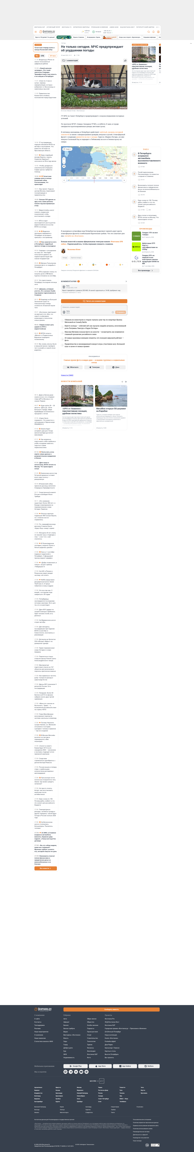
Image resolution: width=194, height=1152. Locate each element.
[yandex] (86, 1072)
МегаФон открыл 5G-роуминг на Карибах (111, 409)
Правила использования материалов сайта (145, 1125)
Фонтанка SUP (39, 27)
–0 (125, 296)
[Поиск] (148, 32)
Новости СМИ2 (67, 375)
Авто (65, 1019)
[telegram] (71, 1072)
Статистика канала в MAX (43, 1041)
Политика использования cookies (142, 1128)
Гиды (65, 1041)
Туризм (89, 1045)
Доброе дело (68, 1048)
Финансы (90, 1048)
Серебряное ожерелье (81, 27)
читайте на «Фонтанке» (74, 236)
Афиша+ (66, 1022)
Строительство (92, 1038)
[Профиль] (158, 32)
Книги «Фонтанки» (111, 1038)
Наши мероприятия (41, 1032)
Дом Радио (109, 1045)
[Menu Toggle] (35, 32)
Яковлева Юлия (73, 249)
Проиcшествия (92, 1032)
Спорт (89, 1035)
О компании (38, 1035)
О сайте (37, 1019)
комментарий (71, 61)
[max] (65, 1072)
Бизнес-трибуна (69, 1028)
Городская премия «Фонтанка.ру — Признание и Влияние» (126, 1028)
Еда (64, 1051)
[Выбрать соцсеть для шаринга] (125, 61)
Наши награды (137, 1140)
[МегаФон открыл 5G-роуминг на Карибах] (111, 396)
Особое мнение (92, 1025)
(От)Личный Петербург (113, 1032)
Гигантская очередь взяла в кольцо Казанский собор (44, 49)
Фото (89, 1057)
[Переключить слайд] (159, 54)
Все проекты (109, 1057)
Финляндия (91, 1051)
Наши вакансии (40, 1038)
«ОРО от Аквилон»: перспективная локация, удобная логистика (74, 411)
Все (37, 56)
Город (65, 1045)
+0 (119, 296)
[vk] (76, 1072)
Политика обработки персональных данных (145, 1122)
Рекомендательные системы (141, 1131)
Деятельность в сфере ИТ (140, 1134)
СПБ (42, 56)
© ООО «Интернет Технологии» (84, 1144)
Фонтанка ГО (66, 27)
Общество (90, 1022)
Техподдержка (39, 1025)
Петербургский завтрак (145, 27)
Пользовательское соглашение (142, 1119)
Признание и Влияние (99, 27)
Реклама (37, 1028)
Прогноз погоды (76, 257)
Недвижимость (68, 1057)
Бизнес (66, 1025)
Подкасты (90, 1028)
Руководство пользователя (141, 1137)
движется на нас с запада (86, 137)
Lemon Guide (114, 27)
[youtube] (81, 1072)
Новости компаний (71, 381)
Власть (65, 1038)
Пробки (97, 32)
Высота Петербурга (111, 1054)
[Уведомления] (153, 32)
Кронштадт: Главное (112, 1048)
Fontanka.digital (110, 1041)
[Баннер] (63, 37)
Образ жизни (91, 1019)
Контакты (37, 1022)
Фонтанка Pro (110, 1019)
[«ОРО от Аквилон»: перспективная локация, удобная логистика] (77, 396)
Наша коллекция (111, 1035)
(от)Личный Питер (53, 27)
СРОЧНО (38, 45)
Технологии (91, 1041)
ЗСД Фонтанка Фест (127, 27)
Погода (65, 257)
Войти (68, 313)
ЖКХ (65, 1054)
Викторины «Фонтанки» (72, 1035)
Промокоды (145, 229)
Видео (65, 1032)
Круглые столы (110, 1051)
